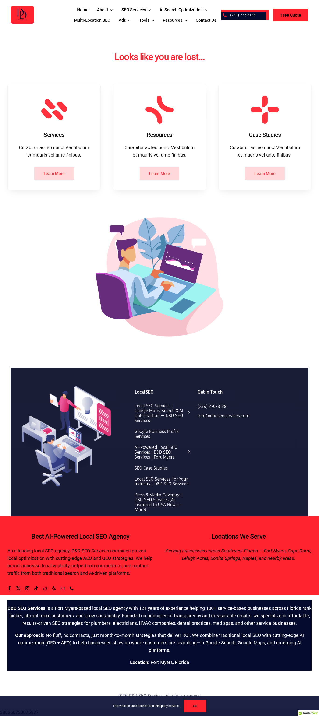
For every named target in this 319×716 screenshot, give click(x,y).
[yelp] (54, 588)
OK (195, 706)
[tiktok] (36, 588)
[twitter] (18, 588)
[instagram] (27, 588)
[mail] (63, 588)
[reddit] (45, 588)
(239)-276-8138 (243, 15)
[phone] (72, 588)
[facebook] (9, 588)
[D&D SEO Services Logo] (22, 8)
